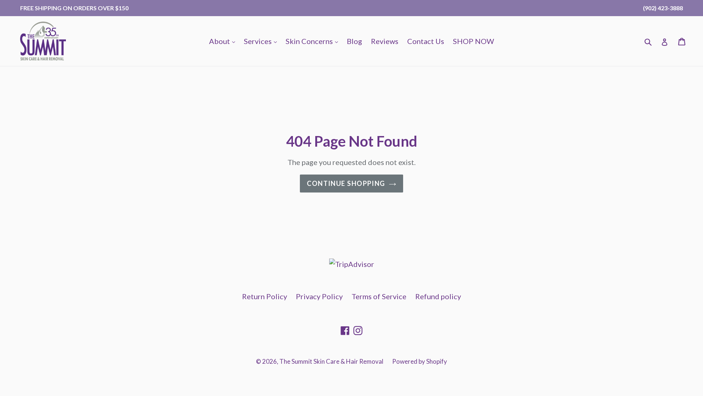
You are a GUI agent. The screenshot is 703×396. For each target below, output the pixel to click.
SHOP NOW (473, 41)
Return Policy (264, 296)
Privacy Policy (319, 296)
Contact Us (425, 41)
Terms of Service (379, 296)
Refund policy (438, 296)
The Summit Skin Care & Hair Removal (331, 361)
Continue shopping (346, 183)
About (224, 40)
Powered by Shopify (419, 361)
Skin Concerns (314, 40)
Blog (354, 41)
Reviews (384, 41)
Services (262, 40)
